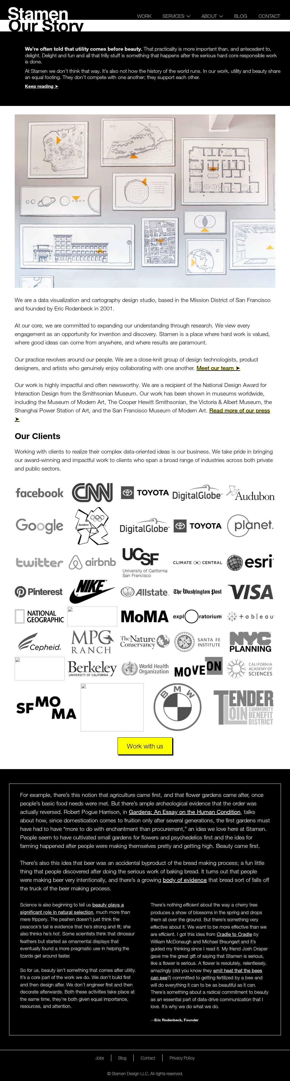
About (209, 16)
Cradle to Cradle (234, 934)
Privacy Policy (182, 1057)
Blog (240, 16)
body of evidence (185, 879)
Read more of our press (239, 410)
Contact (269, 16)
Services (173, 16)
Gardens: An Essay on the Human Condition (184, 811)
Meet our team (215, 368)
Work (144, 16)
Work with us (145, 746)
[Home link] (38, 13)
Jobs (99, 1057)
